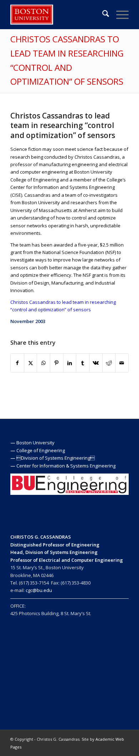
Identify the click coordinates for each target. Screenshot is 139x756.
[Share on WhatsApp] (43, 363)
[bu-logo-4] (57, 14)
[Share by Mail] (121, 363)
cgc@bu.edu (39, 590)
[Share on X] (30, 363)
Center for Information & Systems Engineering (65, 465)
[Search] (102, 14)
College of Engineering (40, 450)
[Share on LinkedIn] (69, 363)
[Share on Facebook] (17, 363)
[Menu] (119, 14)
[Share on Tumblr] (82, 363)
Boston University (35, 442)
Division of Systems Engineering (55, 458)
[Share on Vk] (95, 363)
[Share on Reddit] (109, 363)
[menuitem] (102, 14)
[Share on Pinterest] (56, 363)
